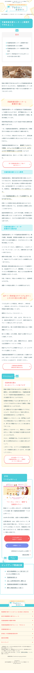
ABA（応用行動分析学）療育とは (16, 581)
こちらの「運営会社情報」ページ (24, 652)
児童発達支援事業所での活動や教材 (17, 584)
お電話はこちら (17, 545)
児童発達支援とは (12, 577)
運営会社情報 (25, 554)
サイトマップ (4, 642)
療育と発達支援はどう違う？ (15, 588)
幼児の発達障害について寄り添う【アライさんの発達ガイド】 (17, 1)
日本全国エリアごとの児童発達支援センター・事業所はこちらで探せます (17, 459)
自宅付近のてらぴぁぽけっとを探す (20, 551)
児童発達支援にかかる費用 (14, 46)
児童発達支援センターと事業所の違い (18, 43)
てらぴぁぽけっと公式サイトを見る (17, 538)
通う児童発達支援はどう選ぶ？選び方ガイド (17, 164)
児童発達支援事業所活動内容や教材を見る (17, 366)
